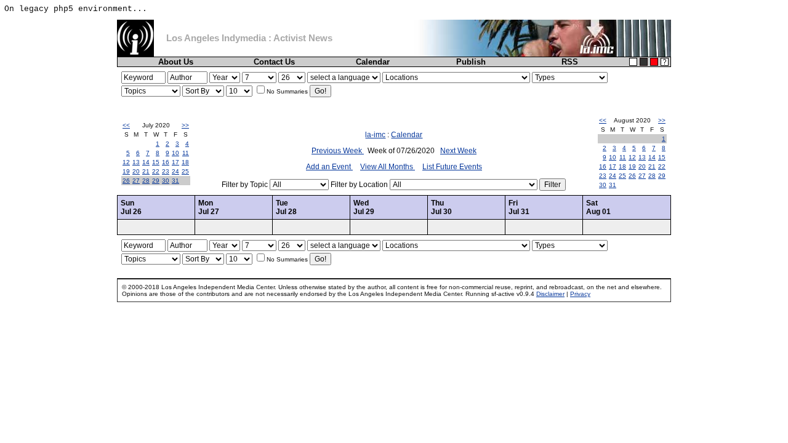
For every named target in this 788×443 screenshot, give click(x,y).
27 (136, 180)
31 (175, 180)
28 (146, 180)
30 (165, 180)
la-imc (375, 134)
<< (126, 125)
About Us (175, 61)
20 (136, 171)
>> (185, 125)
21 (146, 171)
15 (155, 162)
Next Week (458, 150)
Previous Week (338, 150)
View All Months (387, 166)
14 (146, 162)
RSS (569, 61)
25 (185, 171)
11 (185, 153)
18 (185, 162)
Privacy (580, 293)
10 (175, 153)
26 (126, 180)
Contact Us (274, 61)
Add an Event (329, 166)
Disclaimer (550, 293)
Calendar (373, 61)
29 (155, 180)
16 (165, 162)
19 (126, 171)
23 (165, 171)
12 (126, 162)
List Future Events (452, 166)
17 (175, 162)
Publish (471, 61)
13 (136, 162)
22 (155, 171)
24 (175, 171)
